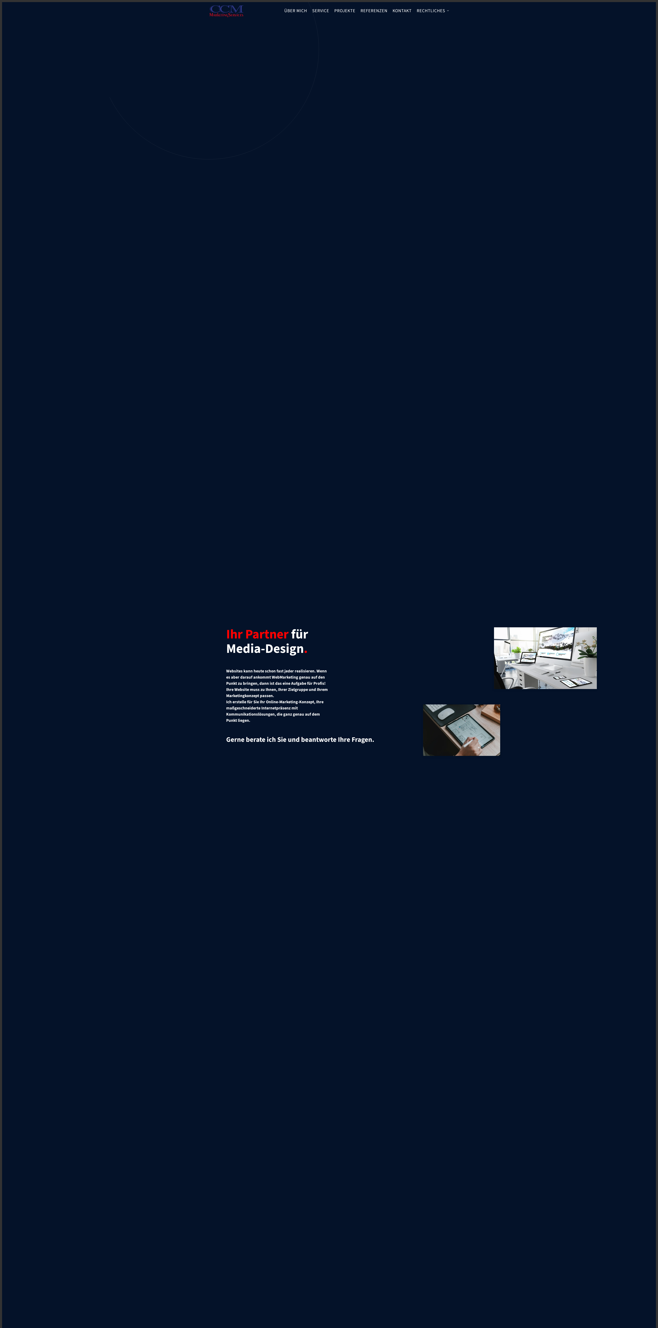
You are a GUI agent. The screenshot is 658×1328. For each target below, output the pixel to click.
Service (320, 11)
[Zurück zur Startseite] (226, 10)
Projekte (344, 11)
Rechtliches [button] (431, 11)
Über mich (295, 11)
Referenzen (374, 11)
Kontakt (402, 11)
